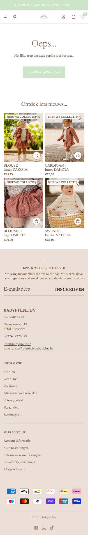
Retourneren (12, 414)
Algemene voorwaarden (20, 393)
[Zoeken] (15, 17)
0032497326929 (15, 336)
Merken (9, 372)
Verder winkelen (44, 72)
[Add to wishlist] (37, 118)
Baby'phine (49, 517)
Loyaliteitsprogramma (19, 462)
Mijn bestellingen (16, 448)
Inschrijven (69, 289)
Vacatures (10, 386)
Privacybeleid (13, 400)
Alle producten (14, 469)
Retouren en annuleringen (22, 455)
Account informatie (17, 441)
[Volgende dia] (83, 5)
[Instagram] (44, 527)
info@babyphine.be (17, 344)
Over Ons (10, 379)
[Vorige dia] (5, 5)
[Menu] (5, 16)
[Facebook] (36, 527)
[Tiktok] (52, 527)
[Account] (64, 17)
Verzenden (11, 407)
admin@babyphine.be (38, 348)
